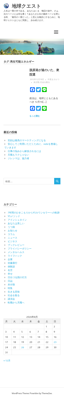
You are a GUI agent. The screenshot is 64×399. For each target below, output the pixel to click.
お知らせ (12, 230)
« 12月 (7, 360)
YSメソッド (14, 215)
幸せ (10, 273)
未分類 (36, 82)
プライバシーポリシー (20, 248)
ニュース (12, 237)
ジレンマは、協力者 (18, 158)
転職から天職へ (16, 302)
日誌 (10, 280)
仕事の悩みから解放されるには (24, 150)
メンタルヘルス (16, 251)
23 (55, 341)
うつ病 (11, 226)
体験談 (11, 266)
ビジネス (12, 241)
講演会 (11, 298)
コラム (11, 233)
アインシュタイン (17, 219)
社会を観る (45, 82)
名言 (10, 269)
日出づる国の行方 (17, 277)
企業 (10, 259)
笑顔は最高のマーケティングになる (27, 140)
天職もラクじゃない (18, 154)
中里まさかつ (53, 79)
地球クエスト (26, 6)
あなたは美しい (16, 223)
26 (22, 347)
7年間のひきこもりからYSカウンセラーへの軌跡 (34, 212)
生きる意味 (14, 291)
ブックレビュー (16, 244)
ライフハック (15, 255)
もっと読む (34, 116)
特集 (10, 287)
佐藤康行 (12, 262)
